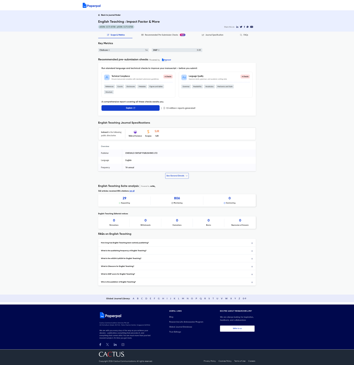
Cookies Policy (224, 361)
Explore (129, 108)
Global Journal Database (180, 327)
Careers (251, 361)
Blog (171, 317)
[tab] (177, 243)
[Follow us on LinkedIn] (115, 344)
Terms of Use (239, 361)
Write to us (237, 328)
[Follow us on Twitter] (107, 344)
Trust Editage (175, 332)
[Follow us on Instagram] (123, 344)
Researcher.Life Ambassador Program (186, 322)
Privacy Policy (210, 361)
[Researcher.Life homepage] (126, 315)
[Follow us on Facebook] (100, 344)
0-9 (244, 298)
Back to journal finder (111, 15)
